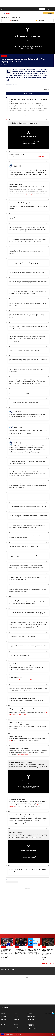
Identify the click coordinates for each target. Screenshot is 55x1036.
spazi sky (16, 1027)
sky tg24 (3, 1019)
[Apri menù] (2, 13)
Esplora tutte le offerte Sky (15, 9)
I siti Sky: (3, 1013)
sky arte (3, 1024)
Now (15, 1021)
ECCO (10, 740)
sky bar (16, 1024)
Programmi (17, 1030)
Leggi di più (26, 114)
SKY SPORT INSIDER (48, 13)
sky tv (16, 1016)
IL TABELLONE (40, 156)
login (52, 9)
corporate (30, 1030)
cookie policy (31, 1019)
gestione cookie (32, 1016)
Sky (19, 679)
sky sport (3, 1016)
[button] (25, 1034)
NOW (30, 679)
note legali (30, 1021)
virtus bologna (12, 882)
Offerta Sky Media (32, 1028)
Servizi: (15, 1013)
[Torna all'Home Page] (7, 13)
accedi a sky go (47, 1013)
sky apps (16, 1019)
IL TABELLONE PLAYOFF (12, 84)
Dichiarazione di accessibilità (31, 1025)
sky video (3, 1021)
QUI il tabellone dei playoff (25, 754)
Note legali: (30, 1013)
